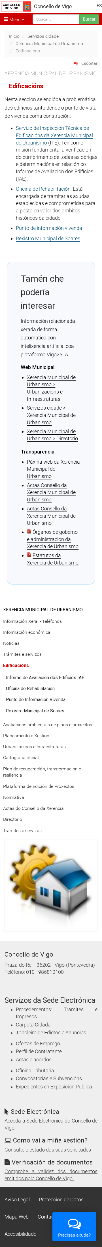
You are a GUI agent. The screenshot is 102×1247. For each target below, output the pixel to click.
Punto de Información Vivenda (35, 699)
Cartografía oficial (21, 757)
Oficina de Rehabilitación (43, 189)
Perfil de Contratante (39, 1051)
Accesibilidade (20, 1234)
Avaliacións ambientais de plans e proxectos (47, 724)
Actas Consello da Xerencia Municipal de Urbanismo (51, 492)
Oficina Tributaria (35, 1070)
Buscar (89, 19)
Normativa (13, 797)
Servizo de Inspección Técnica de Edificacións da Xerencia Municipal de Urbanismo (54, 135)
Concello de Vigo (53, 6)
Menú (14, 19)
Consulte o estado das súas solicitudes (48, 1150)
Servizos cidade (43, 36)
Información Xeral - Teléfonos (32, 621)
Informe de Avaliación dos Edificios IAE (45, 677)
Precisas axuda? (74, 1235)
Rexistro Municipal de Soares (48, 238)
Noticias (11, 643)
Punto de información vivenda (49, 228)
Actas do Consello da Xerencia (33, 808)
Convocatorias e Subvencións (49, 1078)
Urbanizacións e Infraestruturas (34, 746)
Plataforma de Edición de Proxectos (38, 786)
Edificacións (16, 665)
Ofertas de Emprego (38, 1043)
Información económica (26, 632)
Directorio (12, 819)
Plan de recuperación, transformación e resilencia (42, 772)
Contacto (48, 1217)
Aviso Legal (17, 1199)
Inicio (14, 36)
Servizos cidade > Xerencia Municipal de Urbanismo (51, 415)
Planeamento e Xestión (26, 735)
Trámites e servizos (22, 654)
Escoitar (89, 63)
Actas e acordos (34, 1059)
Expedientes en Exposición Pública (54, 1087)
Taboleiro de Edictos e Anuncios (51, 1032)
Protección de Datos (61, 1199)
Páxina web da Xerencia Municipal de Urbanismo (53, 469)
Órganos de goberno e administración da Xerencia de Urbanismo (52, 539)
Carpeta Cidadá (33, 1025)
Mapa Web (17, 1217)
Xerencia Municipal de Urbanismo (49, 43)
